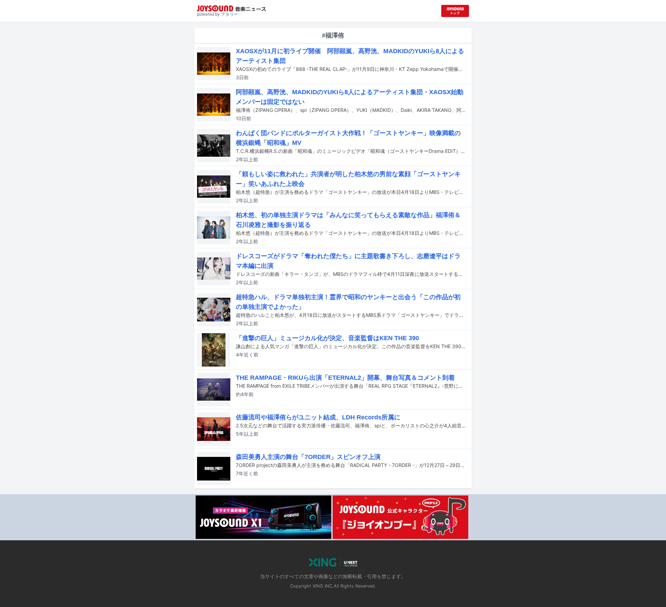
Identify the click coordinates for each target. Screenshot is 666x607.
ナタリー (229, 14)
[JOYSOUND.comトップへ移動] (455, 11)
